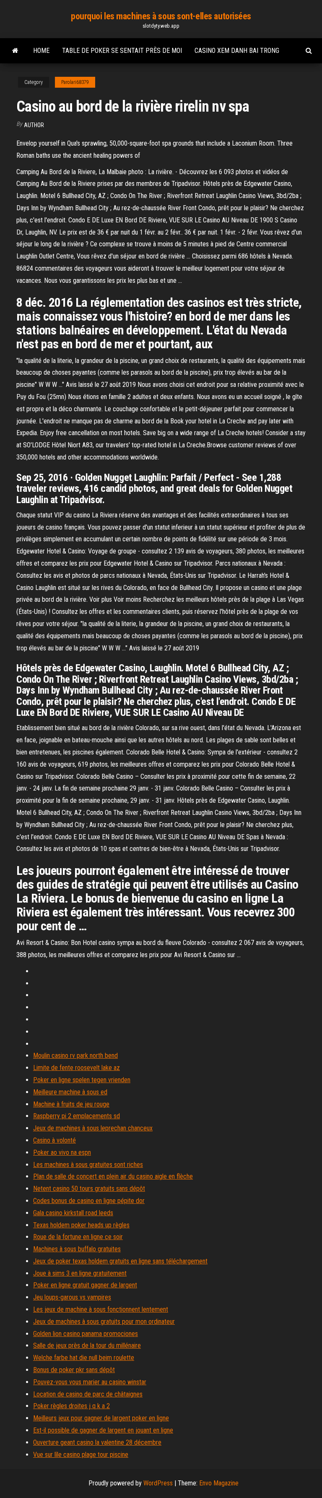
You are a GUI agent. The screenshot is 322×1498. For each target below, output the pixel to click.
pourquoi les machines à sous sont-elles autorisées (161, 16)
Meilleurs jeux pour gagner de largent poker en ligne (101, 1418)
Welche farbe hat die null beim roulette (83, 1358)
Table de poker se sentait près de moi (122, 51)
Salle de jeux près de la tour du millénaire (87, 1345)
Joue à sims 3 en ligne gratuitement (80, 1273)
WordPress (158, 1483)
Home (41, 51)
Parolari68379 (75, 82)
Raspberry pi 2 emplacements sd (76, 1116)
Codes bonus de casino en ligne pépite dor (89, 1201)
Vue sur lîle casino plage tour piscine (80, 1455)
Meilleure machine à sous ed (70, 1092)
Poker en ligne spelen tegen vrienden (81, 1080)
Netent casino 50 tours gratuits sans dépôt (89, 1189)
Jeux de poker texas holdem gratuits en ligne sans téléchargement (120, 1261)
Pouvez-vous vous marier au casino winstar (89, 1382)
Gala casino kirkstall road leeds (73, 1213)
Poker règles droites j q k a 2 (71, 1406)
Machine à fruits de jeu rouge (71, 1104)
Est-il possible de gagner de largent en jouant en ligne (103, 1430)
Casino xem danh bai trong (237, 51)
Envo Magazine (219, 1483)
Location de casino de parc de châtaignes (88, 1394)
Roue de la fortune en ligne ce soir (78, 1237)
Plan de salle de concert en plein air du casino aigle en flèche (113, 1176)
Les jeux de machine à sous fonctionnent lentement (100, 1309)
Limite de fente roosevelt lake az (76, 1068)
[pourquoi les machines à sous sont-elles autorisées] (15, 50)
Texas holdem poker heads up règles (81, 1225)
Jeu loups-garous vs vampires (72, 1297)
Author (34, 125)
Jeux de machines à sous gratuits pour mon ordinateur (104, 1322)
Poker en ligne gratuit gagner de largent (85, 1285)
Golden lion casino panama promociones (85, 1334)
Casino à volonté (54, 1140)
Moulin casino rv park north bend (75, 1056)
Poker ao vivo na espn (62, 1152)
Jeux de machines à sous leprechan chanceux (93, 1128)
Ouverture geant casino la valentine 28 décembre (97, 1442)
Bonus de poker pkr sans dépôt (74, 1370)
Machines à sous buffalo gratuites (77, 1249)
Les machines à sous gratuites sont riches (88, 1165)
